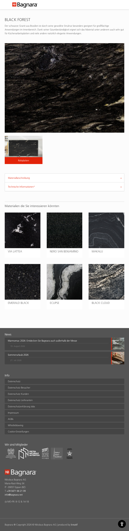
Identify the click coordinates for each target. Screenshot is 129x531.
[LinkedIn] (19, 510)
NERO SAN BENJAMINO (64, 251)
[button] (58, 344)
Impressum (13, 412)
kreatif (74, 524)
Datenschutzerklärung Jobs (21, 406)
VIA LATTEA (15, 251)
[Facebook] (6, 510)
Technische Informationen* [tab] (21, 186)
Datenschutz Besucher (19, 387)
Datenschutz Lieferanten (20, 400)
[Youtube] (25, 510)
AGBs (10, 419)
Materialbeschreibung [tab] (19, 177)
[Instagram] (12, 510)
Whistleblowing (15, 425)
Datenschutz (14, 381)
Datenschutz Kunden (18, 393)
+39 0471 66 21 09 (16, 490)
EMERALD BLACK (18, 303)
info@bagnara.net (14, 494)
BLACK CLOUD (101, 303)
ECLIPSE (54, 303)
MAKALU (97, 251)
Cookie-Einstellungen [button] (18, 431)
